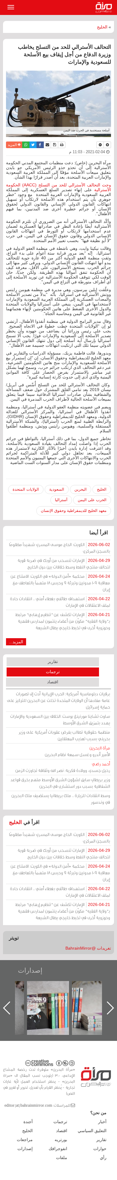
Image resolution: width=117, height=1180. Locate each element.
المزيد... (16, 641)
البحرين (80, 489)
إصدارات (30, 970)
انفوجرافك (58, 1148)
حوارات (99, 1148)
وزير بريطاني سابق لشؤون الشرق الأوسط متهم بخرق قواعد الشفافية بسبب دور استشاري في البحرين (60, 782)
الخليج (102, 27)
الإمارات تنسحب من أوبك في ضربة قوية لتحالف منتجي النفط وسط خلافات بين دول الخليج (63, 563)
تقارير (53, 661)
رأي (103, 1157)
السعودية (56, 489)
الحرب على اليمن (92, 500)
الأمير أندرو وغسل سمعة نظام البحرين (77, 751)
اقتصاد (52, 681)
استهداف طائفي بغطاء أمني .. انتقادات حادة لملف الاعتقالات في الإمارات (60, 601)
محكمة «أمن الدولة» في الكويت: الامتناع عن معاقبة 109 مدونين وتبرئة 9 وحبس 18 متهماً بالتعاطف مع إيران (60, 582)
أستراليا (61, 500)
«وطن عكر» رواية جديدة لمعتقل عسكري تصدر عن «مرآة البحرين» (46, 998)
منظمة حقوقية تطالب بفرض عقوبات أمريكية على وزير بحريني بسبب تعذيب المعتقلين (64, 735)
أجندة (28, 1121)
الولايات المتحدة (26, 489)
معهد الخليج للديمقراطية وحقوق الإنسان (73, 510)
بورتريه (61, 1139)
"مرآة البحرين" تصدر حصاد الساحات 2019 (91, 994)
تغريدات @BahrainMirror (88, 948)
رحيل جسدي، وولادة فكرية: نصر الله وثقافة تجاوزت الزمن (62, 767)
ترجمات (53, 671)
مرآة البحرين (105, 7)
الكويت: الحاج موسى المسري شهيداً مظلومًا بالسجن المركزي (59, 547)
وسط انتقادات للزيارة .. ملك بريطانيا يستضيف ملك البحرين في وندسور (60, 798)
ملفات (61, 1157)
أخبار (102, 1121)
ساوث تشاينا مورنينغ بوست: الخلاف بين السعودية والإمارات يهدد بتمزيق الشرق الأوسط (60, 719)
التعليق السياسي (92, 1130)
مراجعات (25, 1139)
